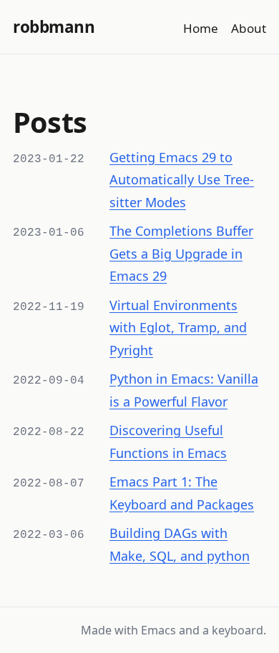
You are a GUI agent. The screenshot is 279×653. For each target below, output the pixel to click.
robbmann (53, 27)
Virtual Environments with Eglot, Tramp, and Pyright (178, 327)
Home (200, 28)
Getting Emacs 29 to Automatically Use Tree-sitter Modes (181, 180)
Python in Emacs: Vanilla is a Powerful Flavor (183, 390)
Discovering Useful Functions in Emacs (168, 442)
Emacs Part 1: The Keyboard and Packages (181, 493)
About (248, 28)
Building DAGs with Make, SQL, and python (179, 544)
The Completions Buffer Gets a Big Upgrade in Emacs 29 (181, 253)
